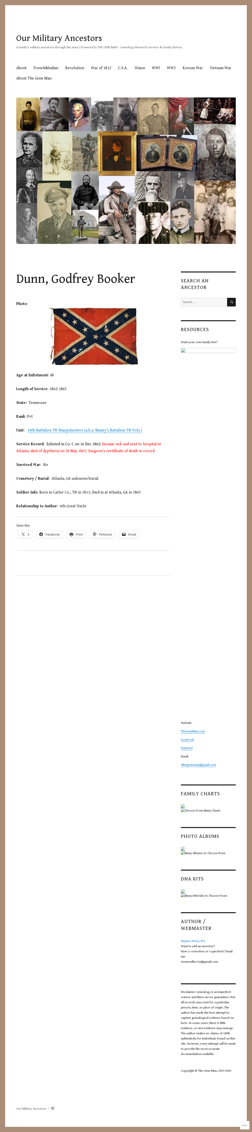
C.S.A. (123, 68)
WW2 (171, 68)
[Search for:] (204, 302)
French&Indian (45, 68)
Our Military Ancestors (59, 38)
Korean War (193, 68)
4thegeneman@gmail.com (198, 765)
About (21, 68)
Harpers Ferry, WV (193, 941)
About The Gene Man (33, 78)
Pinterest (187, 748)
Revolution (74, 68)
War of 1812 (101, 68)
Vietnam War (220, 68)
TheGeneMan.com (193, 731)
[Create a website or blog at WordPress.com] (52, 1109)
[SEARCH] (231, 302)
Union (140, 68)
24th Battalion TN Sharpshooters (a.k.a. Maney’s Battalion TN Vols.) (85, 430)
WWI (156, 68)
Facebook (187, 740)
